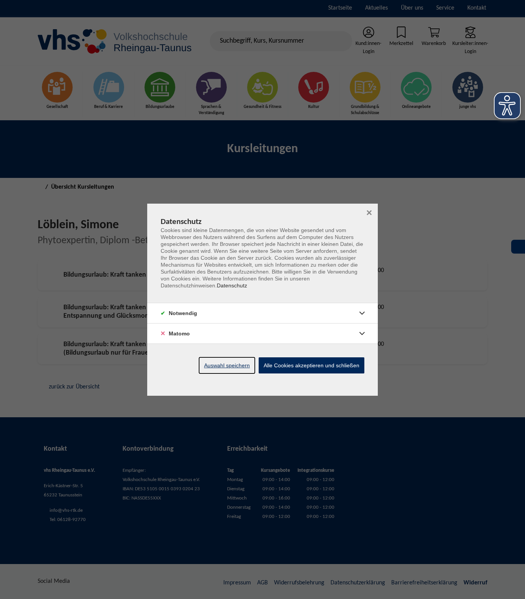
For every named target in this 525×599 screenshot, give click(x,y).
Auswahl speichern (227, 365)
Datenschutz (232, 285)
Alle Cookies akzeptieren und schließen (311, 365)
